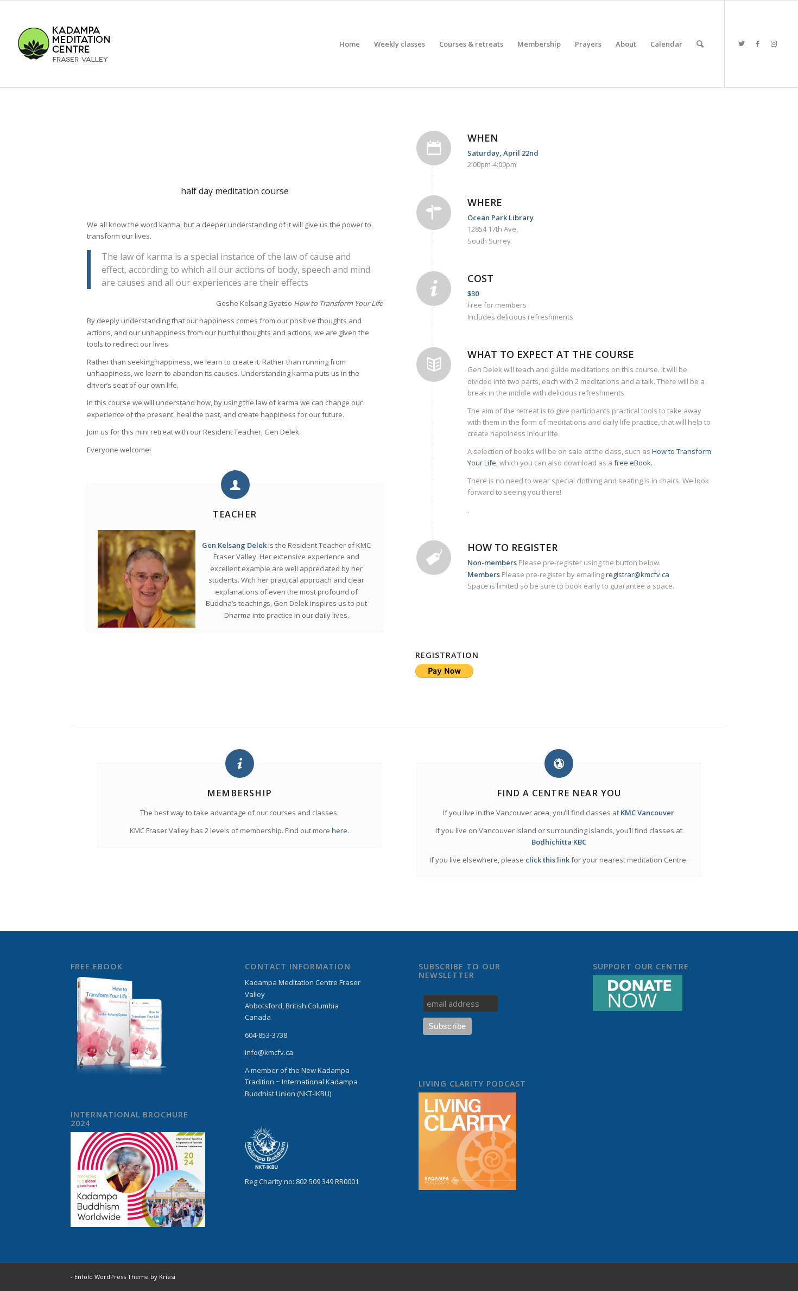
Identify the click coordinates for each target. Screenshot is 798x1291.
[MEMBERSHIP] (239, 763)
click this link (547, 860)
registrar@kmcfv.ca (637, 574)
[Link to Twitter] (741, 43)
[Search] (700, 44)
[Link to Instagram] (774, 43)
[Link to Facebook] (758, 43)
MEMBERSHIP (239, 793)
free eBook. (633, 463)
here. (340, 830)
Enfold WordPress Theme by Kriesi (124, 1277)
